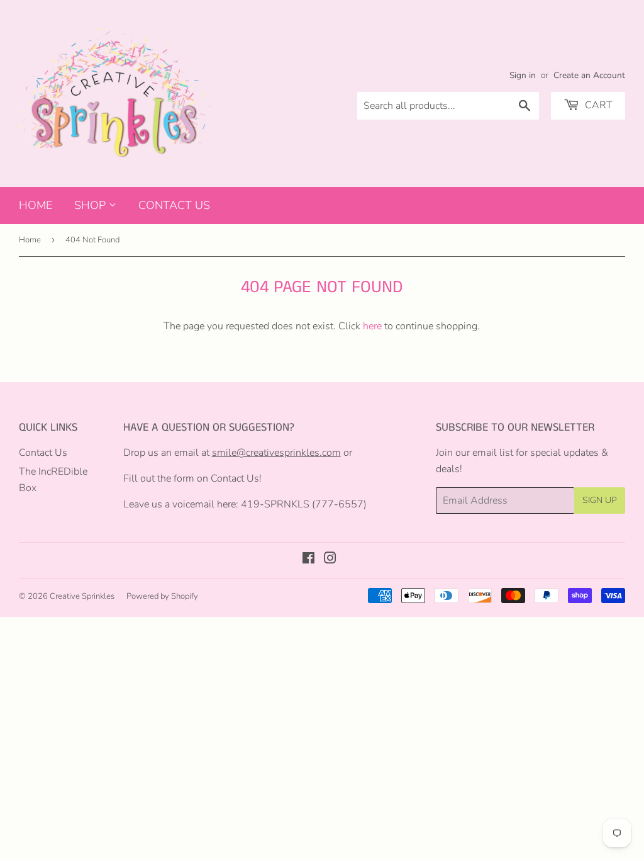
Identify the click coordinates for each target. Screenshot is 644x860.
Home (35, 205)
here (372, 326)
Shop (91, 205)
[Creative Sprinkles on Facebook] (308, 560)
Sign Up (599, 500)
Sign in (522, 75)
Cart (597, 105)
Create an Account (589, 75)
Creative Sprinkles (82, 596)
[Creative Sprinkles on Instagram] (330, 560)
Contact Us (174, 205)
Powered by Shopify (162, 596)
